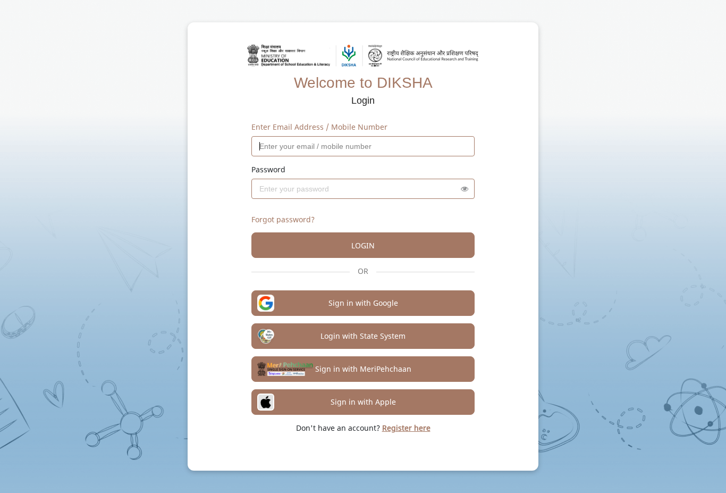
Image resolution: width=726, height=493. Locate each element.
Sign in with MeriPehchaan (363, 369)
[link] (406, 428)
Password (268, 169)
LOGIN (363, 245)
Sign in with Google (363, 303)
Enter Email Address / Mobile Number (319, 127)
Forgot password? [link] (283, 219)
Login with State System (363, 336)
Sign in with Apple (363, 402)
